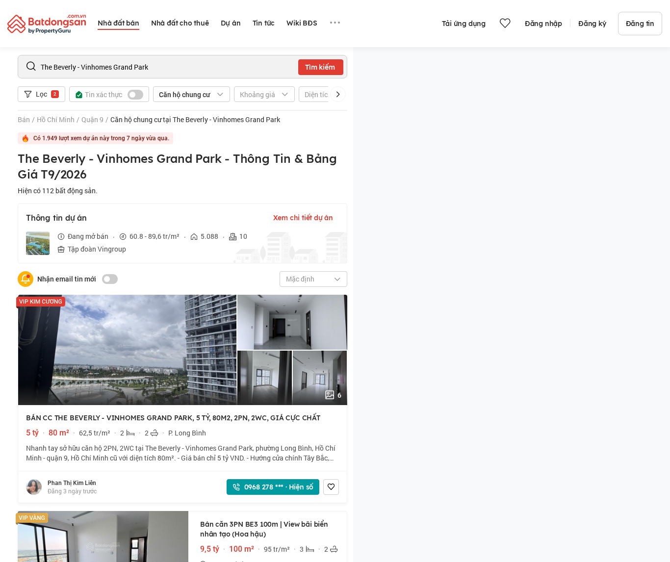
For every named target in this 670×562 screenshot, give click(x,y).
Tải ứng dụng (464, 23)
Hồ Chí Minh (56, 119)
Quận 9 (92, 119)
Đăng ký (592, 23)
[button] (338, 94)
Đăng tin (640, 23)
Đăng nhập (543, 23)
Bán (24, 119)
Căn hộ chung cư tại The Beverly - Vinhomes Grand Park (195, 119)
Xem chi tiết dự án (303, 217)
